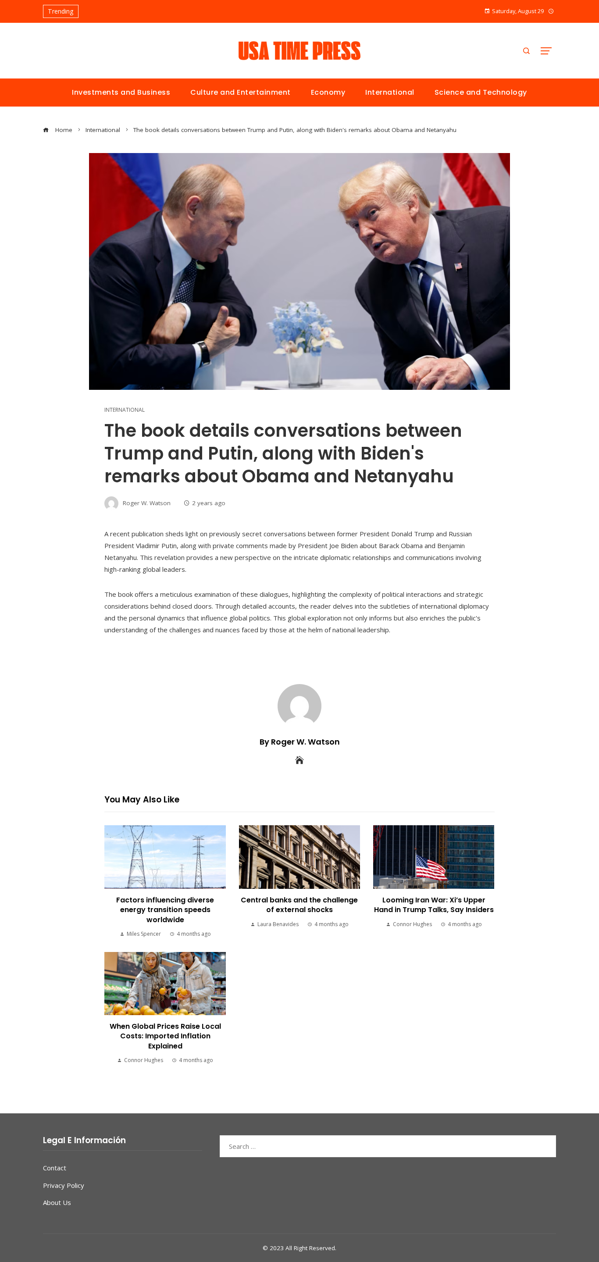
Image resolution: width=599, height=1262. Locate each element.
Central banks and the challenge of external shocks (299, 905)
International (124, 410)
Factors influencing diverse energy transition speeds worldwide (165, 910)
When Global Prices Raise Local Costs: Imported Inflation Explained (165, 1036)
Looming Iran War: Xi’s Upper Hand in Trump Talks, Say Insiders (434, 905)
